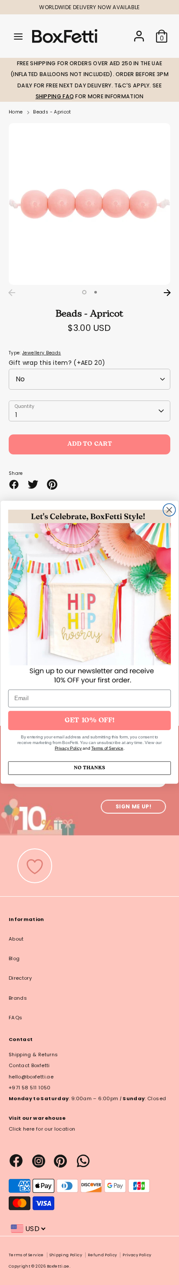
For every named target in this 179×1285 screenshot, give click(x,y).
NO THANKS (89, 768)
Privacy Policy (68, 748)
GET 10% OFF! (89, 720)
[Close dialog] (169, 510)
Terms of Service (107, 748)
